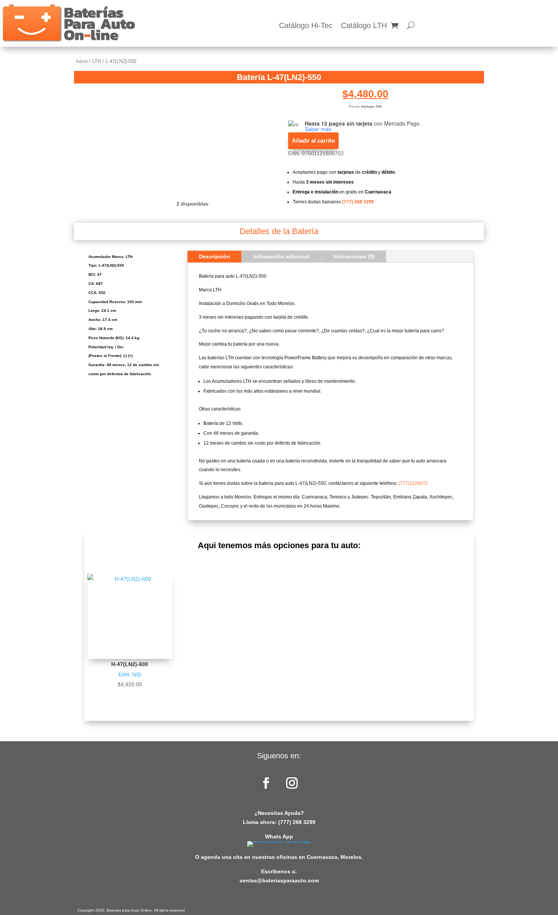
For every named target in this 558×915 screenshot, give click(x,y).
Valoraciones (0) (354, 256)
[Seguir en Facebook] (266, 783)
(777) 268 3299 (358, 201)
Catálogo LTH (364, 26)
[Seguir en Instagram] (292, 783)
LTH (96, 61)
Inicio (82, 61)
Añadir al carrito (313, 140)
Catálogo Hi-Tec (306, 26)
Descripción (214, 256)
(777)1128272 (413, 483)
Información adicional (281, 256)
